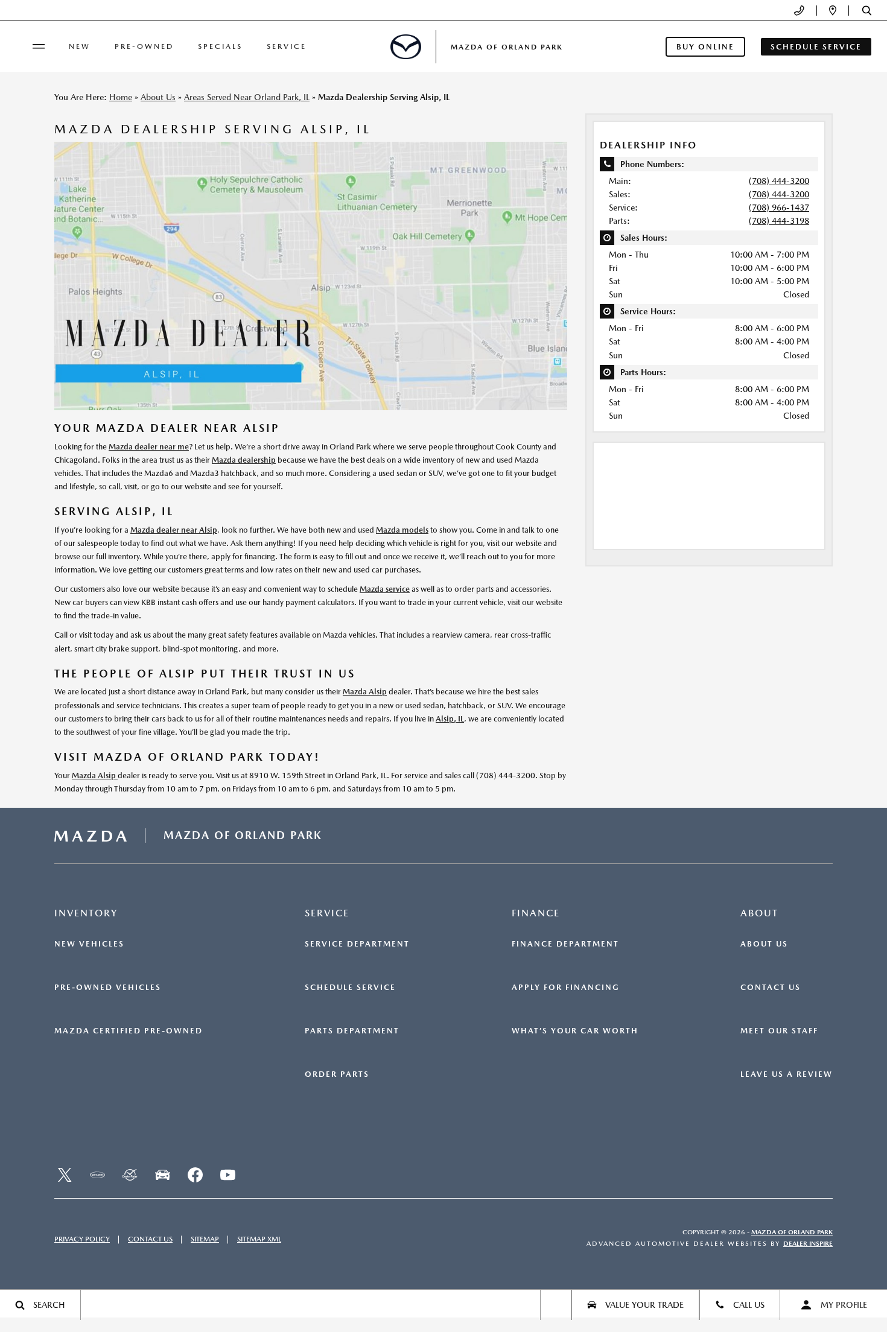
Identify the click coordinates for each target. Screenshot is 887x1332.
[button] (867, 10)
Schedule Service (350, 987)
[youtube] (227, 1175)
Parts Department (352, 1031)
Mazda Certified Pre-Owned (128, 1031)
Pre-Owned (144, 46)
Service (287, 46)
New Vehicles (89, 944)
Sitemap (205, 1239)
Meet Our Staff (779, 1031)
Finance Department (565, 944)
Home (120, 97)
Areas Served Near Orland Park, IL (247, 97)
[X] (64, 1175)
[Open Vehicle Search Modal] (555, 1305)
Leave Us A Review (786, 1074)
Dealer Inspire (808, 1244)
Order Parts (337, 1074)
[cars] (97, 1175)
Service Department (357, 944)
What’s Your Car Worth (575, 1031)
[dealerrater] (129, 1175)
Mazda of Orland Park (792, 1232)
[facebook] (195, 1175)
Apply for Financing (566, 987)
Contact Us (770, 987)
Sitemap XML (259, 1239)
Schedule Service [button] (816, 46)
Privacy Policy (82, 1239)
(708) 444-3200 (779, 181)
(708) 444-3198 (779, 221)
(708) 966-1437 (779, 207)
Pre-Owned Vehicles (107, 987)
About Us (158, 97)
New (80, 46)
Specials (220, 46)
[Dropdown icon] (799, 10)
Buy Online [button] (705, 46)
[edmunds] (162, 1175)
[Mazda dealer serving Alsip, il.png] (310, 276)
